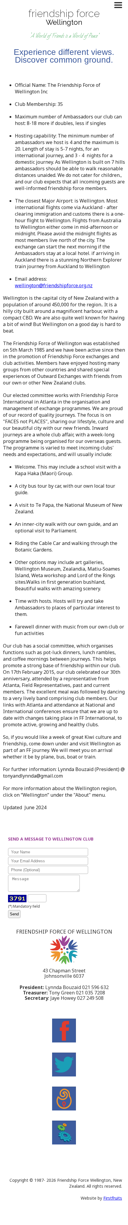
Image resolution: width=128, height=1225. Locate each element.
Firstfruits (112, 1198)
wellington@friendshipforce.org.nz (54, 285)
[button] (119, 5)
